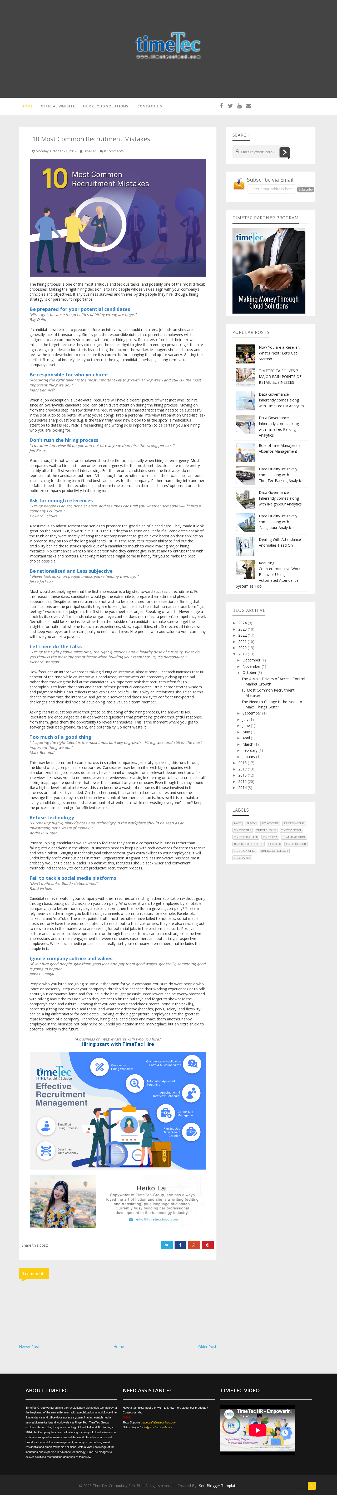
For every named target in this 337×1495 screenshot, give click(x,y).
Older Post (207, 1346)
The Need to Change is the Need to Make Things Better (271, 704)
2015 (243, 781)
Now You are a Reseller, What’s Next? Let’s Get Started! (279, 353)
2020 (243, 647)
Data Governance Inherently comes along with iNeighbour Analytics (280, 498)
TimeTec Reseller (246, 837)
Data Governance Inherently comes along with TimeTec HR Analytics (281, 400)
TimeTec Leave (266, 830)
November (252, 666)
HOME (27, 106)
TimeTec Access (294, 823)
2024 (243, 622)
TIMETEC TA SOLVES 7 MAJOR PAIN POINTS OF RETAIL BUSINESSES (280, 376)
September (252, 713)
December (251, 660)
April (246, 737)
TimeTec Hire (242, 830)
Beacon (251, 823)
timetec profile (244, 851)
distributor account (248, 844)
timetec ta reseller (274, 851)
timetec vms (242, 858)
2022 (243, 635)
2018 (243, 762)
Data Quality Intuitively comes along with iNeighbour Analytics (278, 521)
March (248, 744)
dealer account (294, 837)
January (249, 756)
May (246, 731)
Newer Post (29, 1346)
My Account (270, 823)
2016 (243, 775)
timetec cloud (296, 844)
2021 (243, 641)
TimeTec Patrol (291, 830)
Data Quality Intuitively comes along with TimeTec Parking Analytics (281, 474)
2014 (243, 787)
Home (118, 1346)
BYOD (237, 823)
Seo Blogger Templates (219, 1485)
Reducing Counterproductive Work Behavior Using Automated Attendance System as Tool (268, 574)
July (245, 719)
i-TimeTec (274, 844)
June (246, 725)
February (250, 750)
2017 (243, 769)
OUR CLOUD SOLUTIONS (105, 106)
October (249, 672)
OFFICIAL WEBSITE (58, 106)
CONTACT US (149, 106)
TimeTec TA (270, 837)
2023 (243, 629)
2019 (243, 653)
